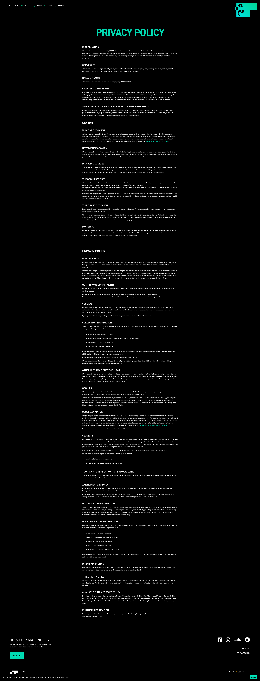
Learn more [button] (65, 677)
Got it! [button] (253, 677)
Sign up (61, 6)
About (50, 6)
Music (39, 6)
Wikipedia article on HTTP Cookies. (158, 141)
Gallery (28, 6)
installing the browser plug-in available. (153, 425)
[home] (246, 10)
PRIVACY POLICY (243, 653)
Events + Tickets (12, 6)
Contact (246, 649)
